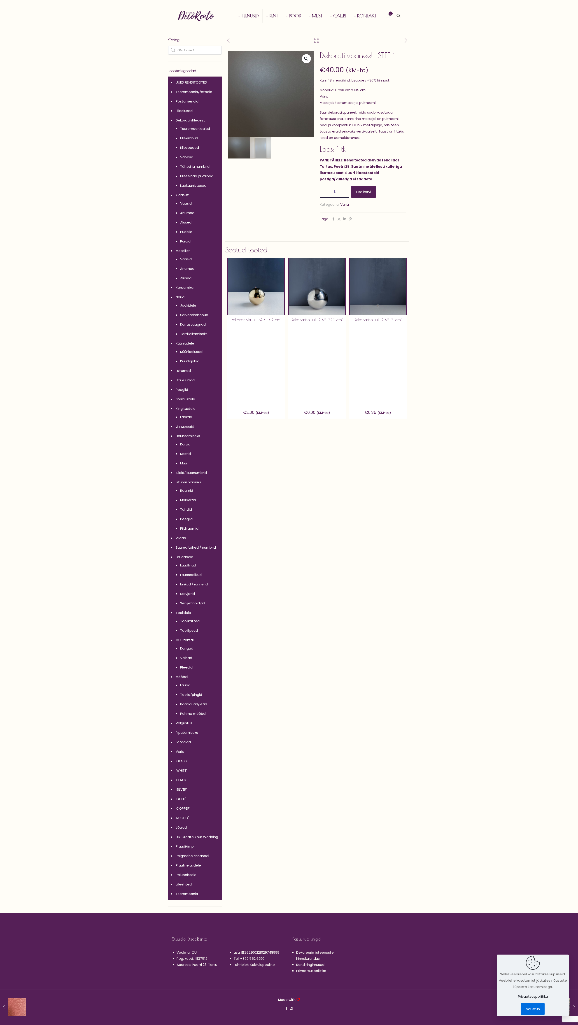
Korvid (185, 444)
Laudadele (184, 556)
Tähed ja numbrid (195, 166)
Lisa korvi (363, 191)
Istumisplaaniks (188, 482)
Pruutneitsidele (188, 865)
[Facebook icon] (286, 1008)
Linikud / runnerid (194, 584)
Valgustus (184, 723)
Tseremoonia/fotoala (194, 91)
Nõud (180, 297)
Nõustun (533, 1008)
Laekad (186, 417)
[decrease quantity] (325, 192)
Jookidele (188, 305)
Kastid (185, 453)
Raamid (186, 490)
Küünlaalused (191, 351)
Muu (183, 463)
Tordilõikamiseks (193, 333)
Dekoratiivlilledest (190, 120)
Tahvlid (186, 509)
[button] (306, 58)
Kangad (186, 648)
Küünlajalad (189, 361)
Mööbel (182, 676)
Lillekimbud (189, 138)
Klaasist (182, 195)
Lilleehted (184, 884)
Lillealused (184, 110)
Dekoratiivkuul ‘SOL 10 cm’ (256, 319)
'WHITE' (181, 770)
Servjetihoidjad (192, 603)
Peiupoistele (186, 874)
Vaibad (186, 657)
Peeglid (182, 389)
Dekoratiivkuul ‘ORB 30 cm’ (317, 319)
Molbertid (188, 500)
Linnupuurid (185, 426)
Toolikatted (190, 621)
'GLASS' (181, 761)
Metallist (183, 250)
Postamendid (187, 101)
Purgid (185, 241)
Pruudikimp (185, 846)
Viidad (181, 538)
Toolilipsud (189, 630)
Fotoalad (183, 742)
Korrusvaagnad (193, 324)
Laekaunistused (193, 185)
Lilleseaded (189, 147)
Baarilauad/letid (193, 704)
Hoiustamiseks (188, 435)
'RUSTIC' (182, 817)
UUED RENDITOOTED (191, 82)
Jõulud (181, 827)
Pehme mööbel (193, 713)
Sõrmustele (185, 399)
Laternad (183, 370)
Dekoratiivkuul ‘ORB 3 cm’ (378, 319)
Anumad (187, 212)
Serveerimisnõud (194, 314)
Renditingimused (310, 964)
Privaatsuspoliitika (311, 970)
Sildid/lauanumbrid (191, 472)
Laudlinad (188, 565)
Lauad (185, 685)
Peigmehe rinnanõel (192, 855)
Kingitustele (186, 408)
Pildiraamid (189, 528)
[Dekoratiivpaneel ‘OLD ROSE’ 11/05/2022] (13, 1007)
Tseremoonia (187, 893)
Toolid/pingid (191, 694)
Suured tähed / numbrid (196, 547)
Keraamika (184, 287)
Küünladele (185, 343)
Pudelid (186, 231)
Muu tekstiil (185, 640)
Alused (185, 222)
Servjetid (187, 593)
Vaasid (186, 203)
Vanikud (186, 157)
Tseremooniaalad (195, 128)
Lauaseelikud (191, 574)
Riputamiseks (187, 732)
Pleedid (186, 667)
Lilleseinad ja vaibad (196, 176)
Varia (344, 204)
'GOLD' (181, 799)
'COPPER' (183, 808)
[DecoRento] (196, 16)
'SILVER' (181, 789)
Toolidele (183, 612)
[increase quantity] (344, 192)
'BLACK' (181, 780)
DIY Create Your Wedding (197, 836)
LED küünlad (185, 380)
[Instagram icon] (291, 1008)
